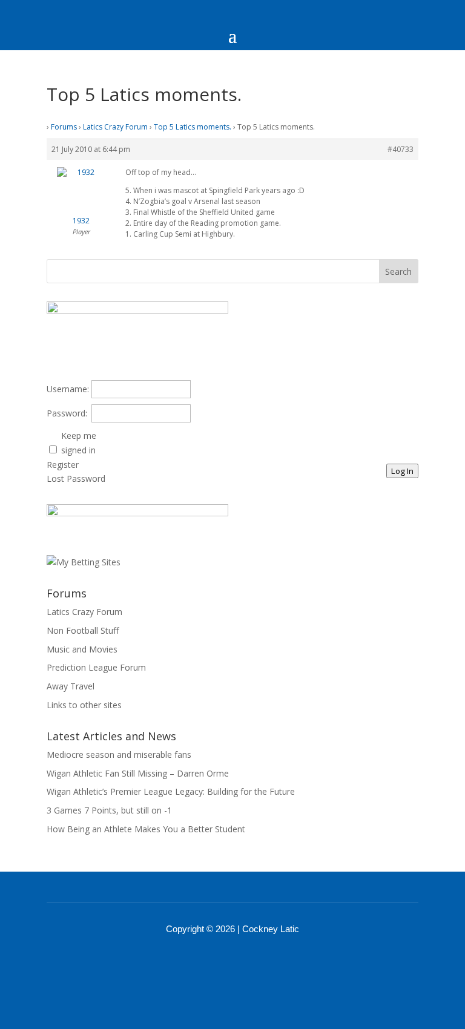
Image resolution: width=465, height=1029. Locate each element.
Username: (68, 389)
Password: (67, 413)
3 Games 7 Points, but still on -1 (109, 810)
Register (63, 464)
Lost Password (76, 478)
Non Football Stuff (83, 630)
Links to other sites (84, 705)
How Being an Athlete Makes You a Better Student (146, 829)
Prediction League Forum (96, 667)
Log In (402, 470)
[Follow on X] (248, 962)
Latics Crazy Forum (115, 127)
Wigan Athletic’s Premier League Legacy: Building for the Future (171, 791)
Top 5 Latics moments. (192, 127)
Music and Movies (82, 649)
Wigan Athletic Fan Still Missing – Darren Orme (138, 773)
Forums (64, 127)
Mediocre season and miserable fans (119, 754)
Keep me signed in (78, 443)
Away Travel (70, 686)
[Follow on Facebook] (216, 962)
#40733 (401, 149)
